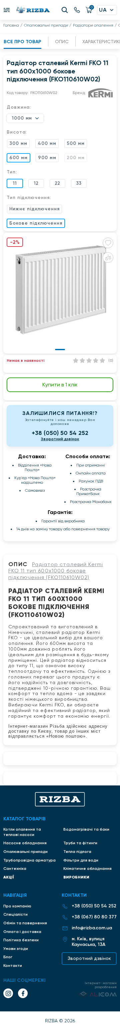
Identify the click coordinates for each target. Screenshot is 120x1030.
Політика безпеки (21, 940)
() (110, 360)
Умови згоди (15, 948)
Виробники (76, 877)
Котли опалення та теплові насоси (22, 832)
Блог (7, 957)
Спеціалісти (15, 914)
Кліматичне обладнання (87, 868)
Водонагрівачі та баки (86, 829)
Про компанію (17, 906)
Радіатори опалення (93, 25)
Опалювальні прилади (46, 25)
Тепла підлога (77, 851)
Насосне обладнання (25, 843)
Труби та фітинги (80, 843)
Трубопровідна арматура (29, 860)
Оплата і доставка (22, 931)
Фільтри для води (80, 860)
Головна (11, 25)
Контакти (12, 965)
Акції (8, 877)
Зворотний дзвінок (60, 439)
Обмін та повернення (25, 923)
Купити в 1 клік (60, 384)
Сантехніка (14, 868)
